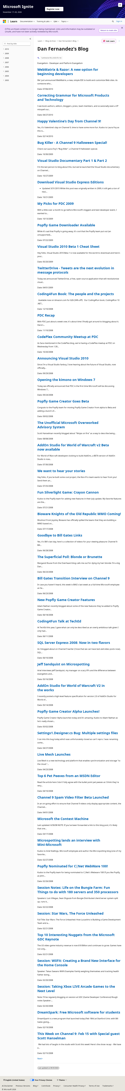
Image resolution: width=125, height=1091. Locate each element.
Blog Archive (50, 41)
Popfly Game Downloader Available (66, 225)
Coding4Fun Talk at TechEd (59, 621)
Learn (40, 41)
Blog (35, 1086)
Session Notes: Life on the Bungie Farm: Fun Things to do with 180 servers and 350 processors (77, 889)
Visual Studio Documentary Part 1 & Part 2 (72, 160)
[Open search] (112, 21)
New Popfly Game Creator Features (66, 599)
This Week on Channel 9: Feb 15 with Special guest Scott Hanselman (78, 1035)
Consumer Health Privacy (74, 1086)
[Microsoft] (4, 21)
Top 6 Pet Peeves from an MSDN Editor (68, 775)
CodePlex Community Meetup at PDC (67, 336)
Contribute (46, 1086)
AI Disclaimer (7, 1086)
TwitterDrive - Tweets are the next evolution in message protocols (75, 270)
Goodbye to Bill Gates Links (59, 535)
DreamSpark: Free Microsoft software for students (78, 1012)
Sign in (119, 21)
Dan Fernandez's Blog (67, 41)
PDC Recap (46, 315)
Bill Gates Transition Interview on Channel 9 (73, 578)
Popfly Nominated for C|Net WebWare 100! (72, 866)
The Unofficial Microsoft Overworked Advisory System (67, 424)
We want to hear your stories (61, 471)
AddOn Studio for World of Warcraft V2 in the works (71, 687)
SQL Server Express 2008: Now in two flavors (73, 642)
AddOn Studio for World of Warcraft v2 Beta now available (73, 447)
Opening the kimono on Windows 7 (66, 379)
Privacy (56, 1086)
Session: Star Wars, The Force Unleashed (70, 913)
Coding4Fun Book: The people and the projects (75, 294)
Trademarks (107, 1086)
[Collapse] (30, 39)
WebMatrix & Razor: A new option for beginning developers (67, 71)
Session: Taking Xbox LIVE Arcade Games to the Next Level (76, 988)
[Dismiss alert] (120, 5)
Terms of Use (94, 1086)
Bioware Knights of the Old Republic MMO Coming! (79, 514)
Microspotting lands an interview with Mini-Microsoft (68, 842)
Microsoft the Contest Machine (63, 818)
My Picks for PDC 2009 (55, 203)
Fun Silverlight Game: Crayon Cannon (68, 492)
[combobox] (17, 44)
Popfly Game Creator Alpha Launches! (68, 711)
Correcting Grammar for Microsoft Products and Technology (73, 97)
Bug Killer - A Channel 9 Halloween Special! (72, 142)
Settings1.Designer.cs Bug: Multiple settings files (77, 733)
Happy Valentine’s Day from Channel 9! (69, 121)
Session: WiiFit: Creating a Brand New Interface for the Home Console (78, 962)
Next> (40, 1058)
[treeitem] (17, 49)
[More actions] (119, 41)
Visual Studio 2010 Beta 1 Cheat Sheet (68, 246)
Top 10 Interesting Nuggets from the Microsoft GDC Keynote (76, 936)
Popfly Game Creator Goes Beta (63, 401)
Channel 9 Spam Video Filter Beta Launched (73, 797)
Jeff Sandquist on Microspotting (63, 664)
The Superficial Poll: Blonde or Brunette (69, 556)
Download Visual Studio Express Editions (70, 182)
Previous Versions (23, 1086)
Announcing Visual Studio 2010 (63, 358)
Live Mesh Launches (54, 754)
